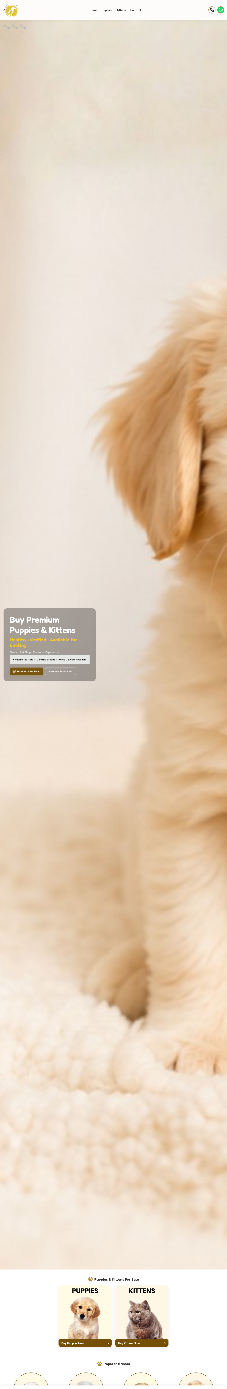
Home (93, 10)
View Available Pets (60, 671)
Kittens (121, 10)
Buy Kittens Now (129, 1343)
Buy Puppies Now (72, 1343)
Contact (135, 10)
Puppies (107, 10)
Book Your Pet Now (28, 671)
